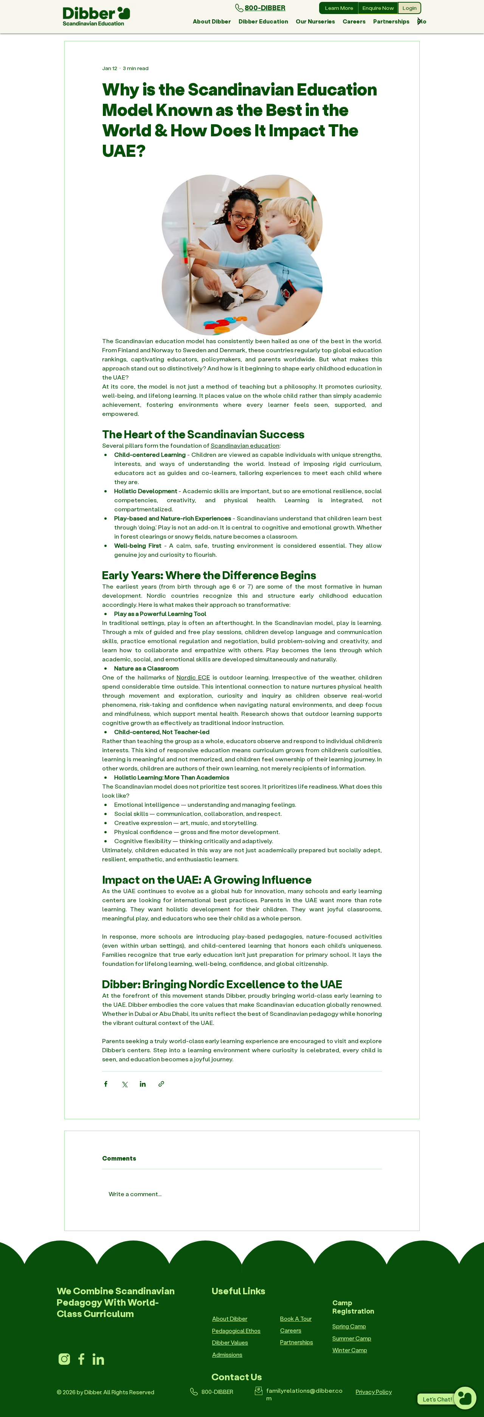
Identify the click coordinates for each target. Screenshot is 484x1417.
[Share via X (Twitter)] (124, 1083)
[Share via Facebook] (105, 1083)
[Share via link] (161, 1083)
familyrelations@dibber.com (304, 1393)
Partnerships (296, 1342)
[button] (212, 21)
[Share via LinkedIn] (142, 1083)
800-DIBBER (265, 7)
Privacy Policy (374, 1391)
